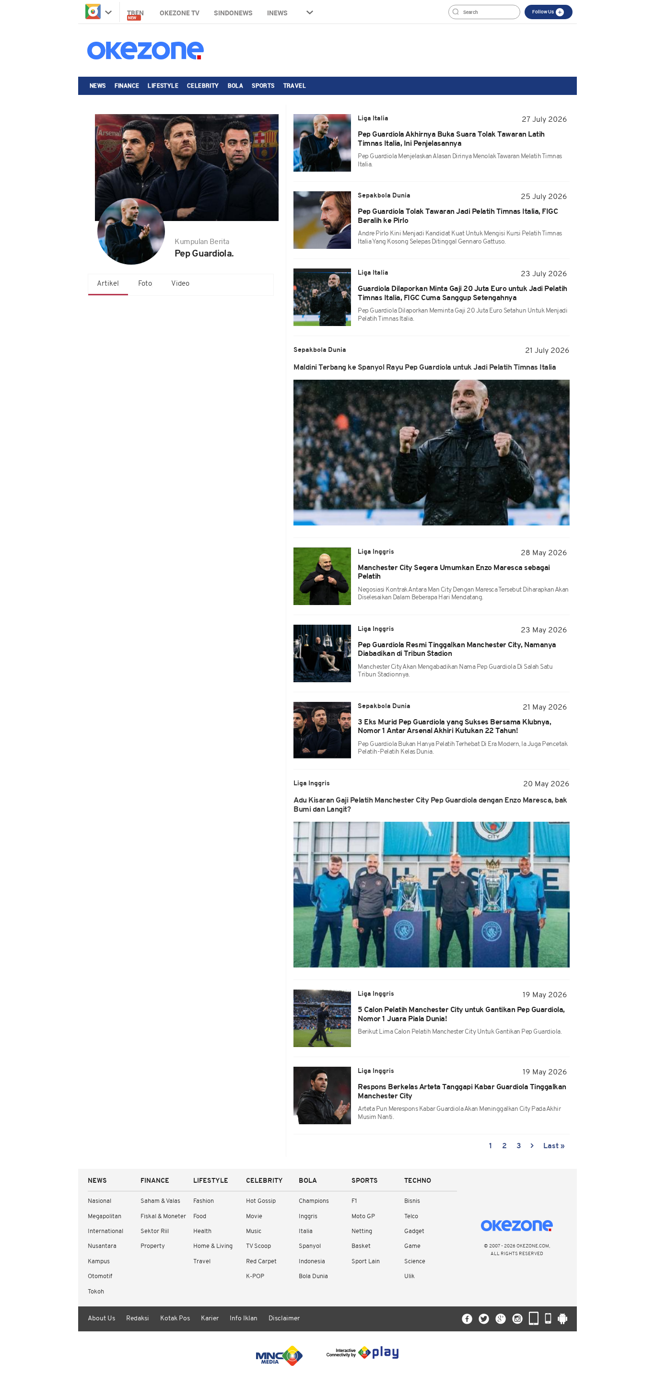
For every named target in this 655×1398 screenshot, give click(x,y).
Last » (554, 1146)
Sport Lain (365, 1261)
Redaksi (137, 1318)
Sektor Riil (154, 1231)
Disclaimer (284, 1318)
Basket (361, 1246)
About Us (101, 1318)
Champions (314, 1201)
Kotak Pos (175, 1318)
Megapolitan (104, 1216)
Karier (210, 1318)
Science (414, 1261)
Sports (263, 85)
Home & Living (213, 1246)
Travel (294, 85)
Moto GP (363, 1216)
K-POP (255, 1276)
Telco (411, 1216)
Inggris (308, 1216)
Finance (127, 85)
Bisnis (412, 1201)
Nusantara (102, 1246)
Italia (306, 1231)
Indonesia (312, 1261)
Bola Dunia (313, 1276)
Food (199, 1216)
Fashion (203, 1201)
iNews (277, 12)
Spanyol (310, 1246)
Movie (254, 1216)
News (98, 85)
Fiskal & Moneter (163, 1216)
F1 (354, 1201)
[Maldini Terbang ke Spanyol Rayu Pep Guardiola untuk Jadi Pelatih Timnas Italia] (431, 452)
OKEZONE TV (179, 12)
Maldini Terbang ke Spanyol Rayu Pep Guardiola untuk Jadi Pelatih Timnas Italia (424, 368)
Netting (361, 1231)
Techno (417, 1181)
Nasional (99, 1201)
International (105, 1231)
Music (253, 1231)
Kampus (99, 1261)
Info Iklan (243, 1318)
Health (202, 1231)
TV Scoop (258, 1246)
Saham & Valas (160, 1201)
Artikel (108, 284)
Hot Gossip (261, 1201)
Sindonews (233, 12)
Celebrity (203, 85)
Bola (236, 85)
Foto (145, 284)
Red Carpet (261, 1261)
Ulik (409, 1276)
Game (412, 1246)
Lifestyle (163, 85)
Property (152, 1246)
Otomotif (100, 1276)
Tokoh (96, 1292)
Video (180, 284)
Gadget (414, 1231)
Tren (136, 14)
